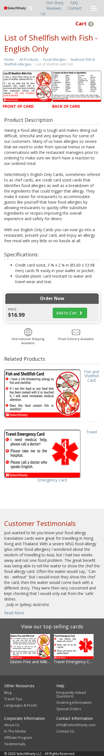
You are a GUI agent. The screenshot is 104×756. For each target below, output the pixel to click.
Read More (14, 612)
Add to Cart (67, 312)
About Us (11, 724)
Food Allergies (54, 59)
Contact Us (65, 731)
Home (9, 59)
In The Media (15, 731)
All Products (28, 59)
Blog (7, 692)
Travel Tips (13, 698)
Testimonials (15, 743)
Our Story (55, 2)
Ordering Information (74, 702)
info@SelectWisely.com (75, 724)
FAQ (74, 2)
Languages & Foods (20, 705)
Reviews (53, 8)
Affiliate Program (18, 737)
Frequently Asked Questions (71, 694)
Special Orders (68, 708)
